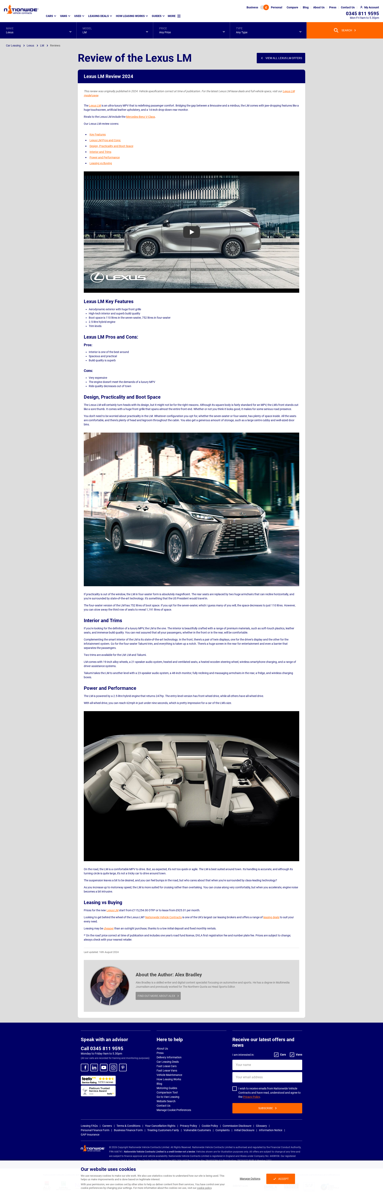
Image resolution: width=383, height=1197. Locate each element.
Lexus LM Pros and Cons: (105, 140)
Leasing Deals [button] (98, 16)
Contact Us (163, 1105)
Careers (107, 1125)
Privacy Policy (251, 1096)
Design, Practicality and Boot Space (111, 146)
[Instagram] (113, 1067)
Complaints (222, 1130)
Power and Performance (105, 157)
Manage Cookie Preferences (174, 1110)
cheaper (109, 928)
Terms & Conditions (128, 1125)
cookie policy (204, 1187)
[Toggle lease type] (264, 7)
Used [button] (77, 16)
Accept (283, 1178)
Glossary (261, 1125)
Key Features (98, 134)
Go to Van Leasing (168, 1096)
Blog (159, 1083)
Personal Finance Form (95, 1130)
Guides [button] (157, 16)
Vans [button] (63, 16)
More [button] (172, 16)
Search (347, 30)
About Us (162, 1048)
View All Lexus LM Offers (284, 58)
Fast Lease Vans (167, 1070)
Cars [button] (49, 16)
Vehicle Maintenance (169, 1074)
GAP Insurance (90, 1134)
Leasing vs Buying (101, 163)
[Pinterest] (123, 1067)
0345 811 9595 (362, 13)
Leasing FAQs (89, 1125)
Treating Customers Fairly (163, 1130)
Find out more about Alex (156, 995)
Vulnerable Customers (197, 1130)
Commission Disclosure (237, 1125)
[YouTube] (104, 1067)
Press (160, 1053)
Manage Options (250, 1178)
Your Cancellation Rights (160, 1125)
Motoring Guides (167, 1088)
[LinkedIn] (94, 1067)
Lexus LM (95, 105)
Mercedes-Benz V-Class (140, 116)
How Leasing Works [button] (130, 16)
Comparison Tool (167, 1092)
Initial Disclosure (244, 1130)
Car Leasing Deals (168, 1061)
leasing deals (271, 917)
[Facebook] (84, 1067)
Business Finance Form (128, 1130)
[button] (38, 30)
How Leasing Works (169, 1079)
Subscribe (265, 1108)
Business (252, 7)
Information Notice (270, 1130)
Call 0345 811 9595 (102, 1048)
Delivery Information (169, 1057)
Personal (276, 7)
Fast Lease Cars (167, 1066)
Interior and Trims (100, 151)
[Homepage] (21, 9)
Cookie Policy (210, 1125)
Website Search (166, 1101)
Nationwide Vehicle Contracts (163, 917)
